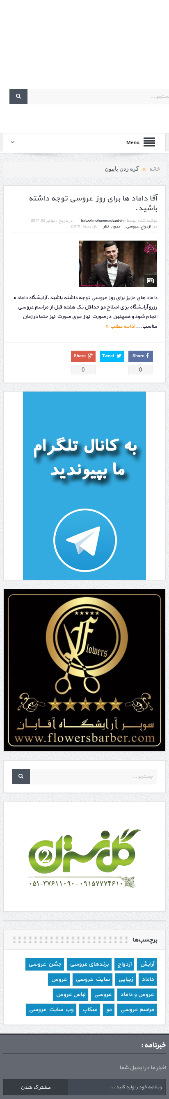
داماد (148, 979)
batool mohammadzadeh (102, 221)
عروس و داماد (137, 994)
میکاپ (89, 1009)
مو (109, 1009)
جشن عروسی (44, 964)
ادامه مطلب (121, 326)
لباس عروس (70, 994)
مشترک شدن (36, 1087)
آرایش (147, 964)
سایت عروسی (92, 979)
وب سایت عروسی (51, 1009)
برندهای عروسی (89, 964)
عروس (59, 979)
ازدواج (146, 226)
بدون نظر (111, 226)
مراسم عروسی (137, 1009)
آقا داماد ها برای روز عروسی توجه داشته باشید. (92, 204)
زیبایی (125, 979)
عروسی (132, 226)
